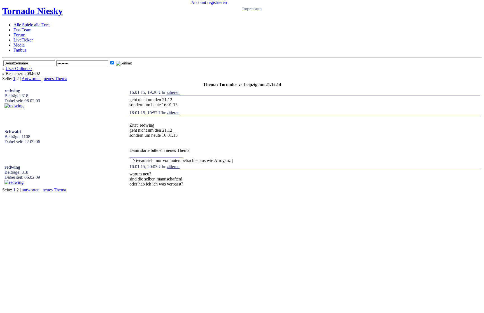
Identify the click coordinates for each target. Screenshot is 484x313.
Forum (19, 35)
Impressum (252, 8)
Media (19, 45)
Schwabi (12, 131)
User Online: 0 (19, 68)
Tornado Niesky (32, 11)
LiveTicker (23, 40)
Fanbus (19, 50)
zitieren (173, 92)
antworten (30, 189)
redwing (12, 90)
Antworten (31, 78)
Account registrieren (209, 2)
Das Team (22, 29)
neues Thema (55, 78)
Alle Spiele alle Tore (31, 24)
